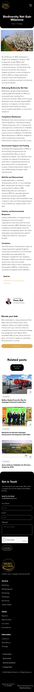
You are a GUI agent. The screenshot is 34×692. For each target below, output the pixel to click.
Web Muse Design (25, 688)
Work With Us (6, 643)
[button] (30, 5)
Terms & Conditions (9, 663)
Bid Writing (5, 585)
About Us (5, 616)
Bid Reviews (5, 597)
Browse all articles (17, 367)
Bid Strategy (5, 593)
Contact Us (5, 639)
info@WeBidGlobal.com (9, 498)
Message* (5, 522)
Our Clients (5, 624)
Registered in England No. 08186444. (8, 685)
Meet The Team (6, 620)
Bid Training (5, 601)
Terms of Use (7, 658)
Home (13, 24)
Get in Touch (17, 346)
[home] (6, 5)
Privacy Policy (7, 654)
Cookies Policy (7, 667)
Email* (4, 513)
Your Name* (6, 503)
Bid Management (7, 589)
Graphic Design (6, 605)
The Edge (19, 24)
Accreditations (6, 627)
